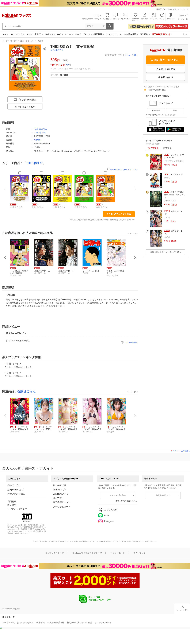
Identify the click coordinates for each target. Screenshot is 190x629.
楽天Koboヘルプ (15, 489)
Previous (5, 257)
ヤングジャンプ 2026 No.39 (174, 156)
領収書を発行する (163, 495)
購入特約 (11, 505)
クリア (135, 170)
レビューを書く (131, 55)
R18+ (185, 34)
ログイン (96, 16)
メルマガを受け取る (118, 495)
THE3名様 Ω (40, 132)
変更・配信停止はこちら (125, 501)
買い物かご (107, 19)
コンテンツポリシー (17, 508)
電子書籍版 (153, 148)
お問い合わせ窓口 (16, 494)
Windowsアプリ (60, 494)
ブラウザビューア (62, 506)
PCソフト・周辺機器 (93, 34)
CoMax (37, 140)
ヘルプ (162, 19)
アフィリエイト (117, 553)
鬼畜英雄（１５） (173, 232)
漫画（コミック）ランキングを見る (165, 252)
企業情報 (40, 622)
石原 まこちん (57, 50)
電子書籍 (14, 41)
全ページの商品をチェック (120, 170)
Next (135, 257)
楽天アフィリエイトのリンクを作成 (163, 87)
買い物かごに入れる (166, 59)
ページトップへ (182, 610)
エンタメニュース (114, 34)
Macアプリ (58, 498)
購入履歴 (144, 19)
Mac (175, 111)
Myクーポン (125, 19)
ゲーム (68, 34)
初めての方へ (14, 485)
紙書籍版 (167, 148)
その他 (40, 41)
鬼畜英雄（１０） (173, 212)
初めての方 (171, 19)
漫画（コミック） (27, 41)
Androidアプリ (60, 489)
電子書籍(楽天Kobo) (161, 34)
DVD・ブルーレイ (53, 34)
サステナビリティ (103, 622)
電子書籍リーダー (62, 502)
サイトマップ (139, 553)
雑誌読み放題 (130, 34)
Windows (156, 111)
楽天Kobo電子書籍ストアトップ (87, 553)
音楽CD (38, 34)
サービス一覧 (183, 19)
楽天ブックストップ (54, 553)
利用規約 (11, 501)
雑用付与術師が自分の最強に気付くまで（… (174, 194)
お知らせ (116, 19)
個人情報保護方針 (56, 622)
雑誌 (29, 34)
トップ (5, 34)
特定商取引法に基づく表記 (79, 622)
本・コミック (17, 34)
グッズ (78, 34)
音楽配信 (144, 34)
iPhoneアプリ (59, 485)
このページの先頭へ (181, 451)
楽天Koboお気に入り (135, 19)
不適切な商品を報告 (157, 90)
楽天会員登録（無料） (91, 19)
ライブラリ (154, 19)
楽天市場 (183, 15)
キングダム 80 (176, 174)
